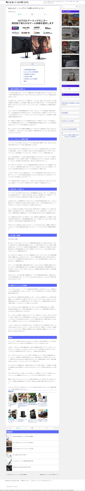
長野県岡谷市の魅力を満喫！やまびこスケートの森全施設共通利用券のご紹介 (22, 405)
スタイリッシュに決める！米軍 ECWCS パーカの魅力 (12, 404)
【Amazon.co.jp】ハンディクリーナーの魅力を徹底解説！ (17, 474)
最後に (25, 81)
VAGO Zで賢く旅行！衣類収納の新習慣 (70, 75)
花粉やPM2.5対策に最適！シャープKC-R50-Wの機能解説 (23, 436)
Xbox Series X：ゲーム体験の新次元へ (22, 420)
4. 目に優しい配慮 (28, 76)
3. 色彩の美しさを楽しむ (29, 74)
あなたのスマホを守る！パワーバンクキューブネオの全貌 (23, 448)
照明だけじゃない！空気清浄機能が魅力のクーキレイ (70, 61)
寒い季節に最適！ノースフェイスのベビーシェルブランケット (12, 421)
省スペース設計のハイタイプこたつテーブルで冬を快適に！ (23, 442)
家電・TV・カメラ (12, 11)
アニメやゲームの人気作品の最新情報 (69, 129)
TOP (13, 480)
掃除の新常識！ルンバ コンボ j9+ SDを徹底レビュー (49, 474)
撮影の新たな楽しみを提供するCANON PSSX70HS (22, 467)
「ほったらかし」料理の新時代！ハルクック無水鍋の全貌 (70, 47)
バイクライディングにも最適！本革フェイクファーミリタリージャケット (32, 421)
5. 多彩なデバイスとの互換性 (30, 78)
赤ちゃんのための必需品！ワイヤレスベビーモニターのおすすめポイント (42, 405)
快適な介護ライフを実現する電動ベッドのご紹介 (42, 420)
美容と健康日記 (65, 112)
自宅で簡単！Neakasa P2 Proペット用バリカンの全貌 (70, 20)
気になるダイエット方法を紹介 (68, 120)
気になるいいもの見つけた (17, 2)
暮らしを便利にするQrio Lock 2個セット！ (20, 454)
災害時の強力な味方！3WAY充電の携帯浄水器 (32, 404)
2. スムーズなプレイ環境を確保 (31, 71)
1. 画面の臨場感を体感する (30, 69)
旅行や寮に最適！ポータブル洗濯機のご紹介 (70, 34)
